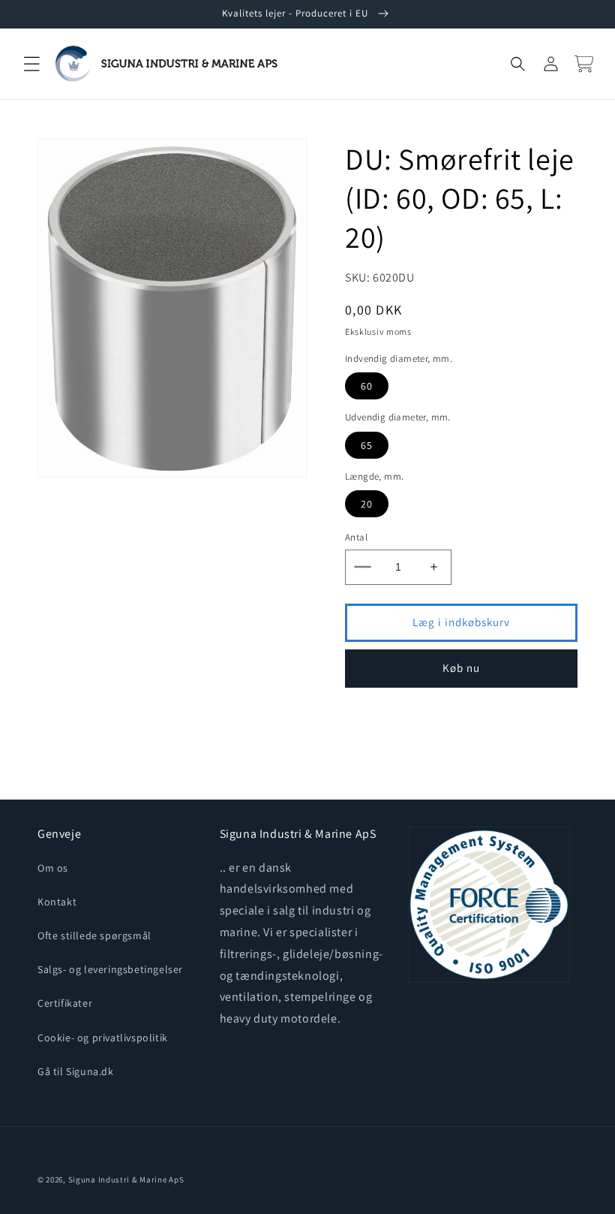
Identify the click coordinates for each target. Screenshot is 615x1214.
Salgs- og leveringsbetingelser (110, 969)
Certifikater (65, 1003)
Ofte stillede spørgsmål (95, 935)
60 (367, 386)
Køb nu (461, 668)
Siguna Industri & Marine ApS (126, 1179)
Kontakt (57, 901)
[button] (31, 63)
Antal (356, 537)
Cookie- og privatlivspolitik (103, 1037)
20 (367, 504)
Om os (53, 868)
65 (367, 445)
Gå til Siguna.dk (76, 1071)
